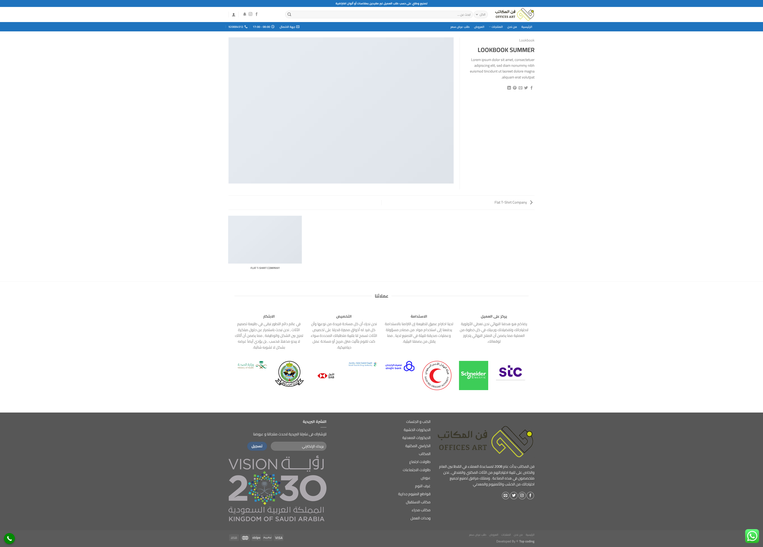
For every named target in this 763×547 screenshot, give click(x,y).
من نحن (512, 26)
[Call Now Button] (9, 538)
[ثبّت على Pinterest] (515, 88)
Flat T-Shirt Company (511, 202)
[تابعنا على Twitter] (514, 495)
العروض (479, 26)
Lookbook (526, 40)
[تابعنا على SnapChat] (244, 14)
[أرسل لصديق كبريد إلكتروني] (520, 88)
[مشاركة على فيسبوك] (532, 88)
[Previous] (518, 366)
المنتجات (497, 26)
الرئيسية (526, 26)
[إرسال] (289, 14)
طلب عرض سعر (460, 26)
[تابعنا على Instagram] (250, 14)
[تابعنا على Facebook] (257, 14)
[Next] (242, 366)
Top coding (526, 541)
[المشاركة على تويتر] (526, 88)
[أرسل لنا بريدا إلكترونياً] (505, 495)
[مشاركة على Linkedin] (509, 88)
